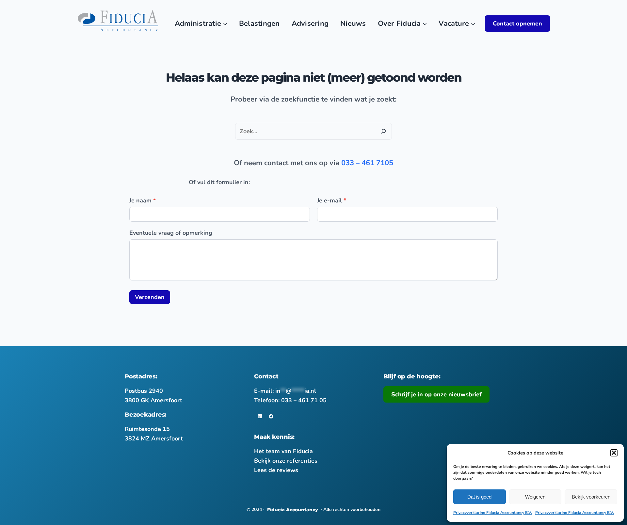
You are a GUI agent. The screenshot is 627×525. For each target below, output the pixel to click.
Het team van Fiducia (283, 451)
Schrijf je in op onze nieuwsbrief (436, 394)
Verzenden (150, 297)
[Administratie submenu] (225, 24)
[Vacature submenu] (473, 24)
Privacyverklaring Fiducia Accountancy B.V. (492, 512)
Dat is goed (479, 497)
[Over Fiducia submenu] (425, 24)
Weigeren (535, 497)
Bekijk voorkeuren (591, 497)
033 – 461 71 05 (304, 400)
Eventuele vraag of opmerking (170, 233)
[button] (614, 453)
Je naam (142, 200)
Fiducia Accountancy (292, 510)
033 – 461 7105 (367, 163)
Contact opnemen (517, 23)
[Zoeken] (383, 131)
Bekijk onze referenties (285, 461)
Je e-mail (331, 200)
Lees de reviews (276, 470)
